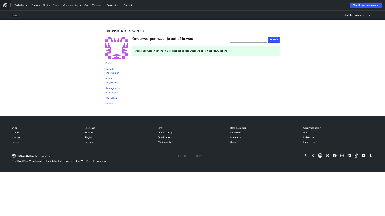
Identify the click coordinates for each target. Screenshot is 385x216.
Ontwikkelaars (165, 137)
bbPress (308, 137)
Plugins (88, 137)
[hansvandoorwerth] (116, 48)
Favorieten (110, 103)
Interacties (111, 98)
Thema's (89, 132)
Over (14, 128)
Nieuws (15, 132)
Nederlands (46, 156)
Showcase (90, 128)
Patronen (89, 142)
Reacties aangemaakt (111, 80)
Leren (160, 128)
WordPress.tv (166, 142)
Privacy (15, 142)
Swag (234, 142)
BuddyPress (310, 142)
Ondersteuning (165, 132)
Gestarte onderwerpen (112, 71)
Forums (15, 15)
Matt (306, 132)
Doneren (236, 137)
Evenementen (237, 132)
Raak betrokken (238, 128)
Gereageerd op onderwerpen (113, 90)
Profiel (108, 63)
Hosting (16, 137)
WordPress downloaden (366, 5)
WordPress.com (312, 128)
